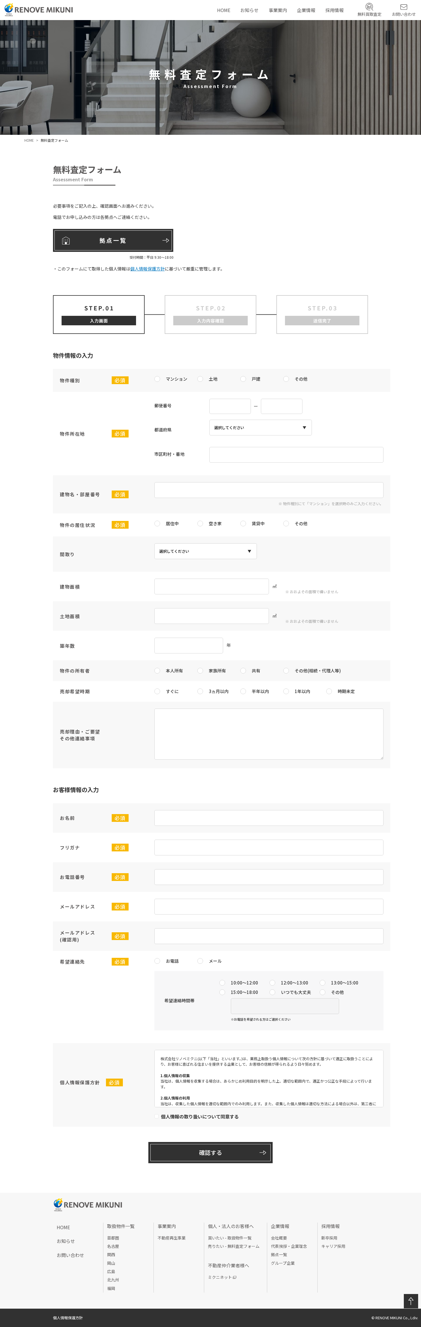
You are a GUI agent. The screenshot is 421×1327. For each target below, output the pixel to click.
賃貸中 (258, 523)
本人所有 (174, 671)
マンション (176, 379)
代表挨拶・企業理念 (319, 31)
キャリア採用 (341, 31)
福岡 (111, 1288)
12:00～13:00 (294, 983)
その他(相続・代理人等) (318, 671)
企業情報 (306, 10)
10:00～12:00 (244, 983)
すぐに (172, 691)
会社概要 (308, 22)
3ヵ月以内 (219, 691)
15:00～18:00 (244, 992)
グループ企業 (312, 48)
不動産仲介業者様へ (291, 39)
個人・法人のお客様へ (293, 31)
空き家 (215, 523)
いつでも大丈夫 (296, 992)
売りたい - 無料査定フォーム (233, 1246)
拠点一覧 (308, 39)
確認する (210, 1152)
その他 (301, 379)
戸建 (256, 379)
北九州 (113, 1280)
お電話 (172, 961)
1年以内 (302, 691)
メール (215, 961)
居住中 (172, 523)
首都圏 (113, 1238)
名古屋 (113, 1246)
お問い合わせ (404, 14)
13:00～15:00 (344, 983)
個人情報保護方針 (150, 269)
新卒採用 (336, 22)
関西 (111, 1254)
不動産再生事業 (287, 22)
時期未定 (346, 691)
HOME (223, 10)
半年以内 (260, 691)
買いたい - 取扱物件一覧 (229, 1238)
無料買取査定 (369, 14)
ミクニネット (220, 1277)
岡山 (111, 1263)
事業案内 (278, 10)
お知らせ (249, 10)
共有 (256, 671)
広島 (111, 1271)
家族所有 (217, 671)
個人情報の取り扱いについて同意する (200, 1116)
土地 (213, 379)
